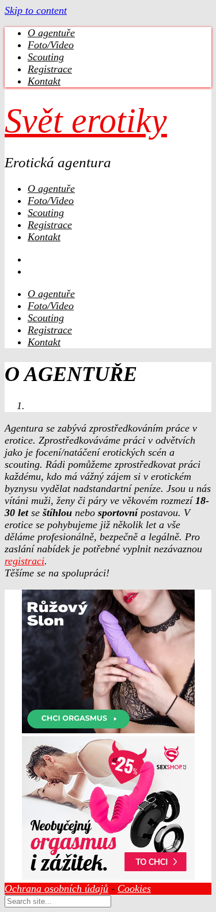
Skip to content (36, 10)
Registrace (50, 69)
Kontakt (44, 81)
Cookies (134, 888)
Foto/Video (51, 45)
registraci (24, 561)
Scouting (46, 57)
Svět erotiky (86, 121)
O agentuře (51, 33)
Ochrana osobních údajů (56, 888)
